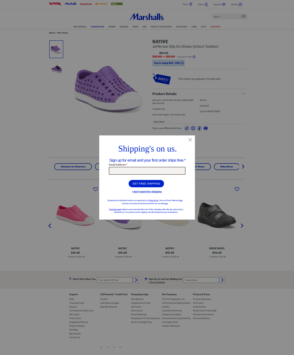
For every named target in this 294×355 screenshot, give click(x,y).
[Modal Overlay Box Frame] (147, 177)
